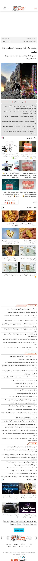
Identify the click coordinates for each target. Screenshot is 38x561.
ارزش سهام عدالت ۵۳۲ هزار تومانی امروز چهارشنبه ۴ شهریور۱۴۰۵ (20, 321)
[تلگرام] (12, 560)
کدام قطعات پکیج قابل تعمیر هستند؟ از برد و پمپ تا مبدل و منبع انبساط (18, 476)
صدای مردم (9, 544)
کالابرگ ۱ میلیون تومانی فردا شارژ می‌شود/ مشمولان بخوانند (21, 406)
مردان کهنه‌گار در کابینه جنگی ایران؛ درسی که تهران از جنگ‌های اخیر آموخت (19, 127)
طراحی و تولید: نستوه (17, 557)
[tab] (32, 305)
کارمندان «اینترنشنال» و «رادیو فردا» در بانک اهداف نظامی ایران (20, 362)
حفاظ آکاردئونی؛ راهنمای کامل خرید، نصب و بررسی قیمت (21, 473)
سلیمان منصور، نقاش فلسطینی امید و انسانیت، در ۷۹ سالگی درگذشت (18, 371)
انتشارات (21, 546)
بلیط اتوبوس (13, 524)
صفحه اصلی (33, 38)
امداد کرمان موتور (14, 521)
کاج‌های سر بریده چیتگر (29, 374)
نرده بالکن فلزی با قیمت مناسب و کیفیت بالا (24, 465)
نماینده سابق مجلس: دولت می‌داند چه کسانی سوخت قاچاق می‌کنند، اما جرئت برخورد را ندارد (19, 349)
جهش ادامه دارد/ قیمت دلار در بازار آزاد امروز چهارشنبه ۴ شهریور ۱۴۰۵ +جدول (20, 343)
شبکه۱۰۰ (30, 544)
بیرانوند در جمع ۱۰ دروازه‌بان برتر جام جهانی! (25, 418)
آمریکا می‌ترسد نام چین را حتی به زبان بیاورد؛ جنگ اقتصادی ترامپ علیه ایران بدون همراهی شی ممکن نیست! (19, 107)
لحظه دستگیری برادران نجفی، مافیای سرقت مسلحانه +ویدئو (21, 309)
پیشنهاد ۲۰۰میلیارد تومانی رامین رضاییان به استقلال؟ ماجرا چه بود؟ (19, 377)
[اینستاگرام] (17, 560)
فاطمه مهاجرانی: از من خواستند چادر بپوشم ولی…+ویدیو (21, 403)
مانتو (35, 521)
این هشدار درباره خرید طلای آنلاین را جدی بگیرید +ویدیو (22, 356)
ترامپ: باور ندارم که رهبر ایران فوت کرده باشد (24, 390)
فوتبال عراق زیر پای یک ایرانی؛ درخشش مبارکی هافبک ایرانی (21, 447)
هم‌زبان (16, 544)
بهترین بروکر (26, 524)
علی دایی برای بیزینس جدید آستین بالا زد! (25, 387)
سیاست (28, 38)
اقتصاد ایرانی (33, 524)
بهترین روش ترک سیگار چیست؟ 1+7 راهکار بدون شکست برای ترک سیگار (18, 454)
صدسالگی (23, 544)
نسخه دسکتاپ (19, 530)
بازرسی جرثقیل (30, 521)
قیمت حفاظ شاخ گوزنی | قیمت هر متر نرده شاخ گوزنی (22, 471)
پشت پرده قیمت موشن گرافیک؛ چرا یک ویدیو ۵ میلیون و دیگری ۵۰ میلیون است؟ (20, 458)
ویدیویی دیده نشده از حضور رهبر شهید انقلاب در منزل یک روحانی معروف (18, 430)
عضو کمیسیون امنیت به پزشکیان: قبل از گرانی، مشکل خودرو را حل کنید (18, 421)
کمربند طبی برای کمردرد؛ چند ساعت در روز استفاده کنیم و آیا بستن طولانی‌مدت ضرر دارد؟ (20, 451)
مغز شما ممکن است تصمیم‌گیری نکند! (26, 393)
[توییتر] (15, 560)
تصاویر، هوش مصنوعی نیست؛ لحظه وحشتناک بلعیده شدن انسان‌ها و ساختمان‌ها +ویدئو (19, 439)
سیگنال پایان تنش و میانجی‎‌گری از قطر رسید (25, 383)
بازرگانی (32, 443)
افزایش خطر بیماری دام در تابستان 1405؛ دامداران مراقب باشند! (20, 462)
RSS (9, 546)
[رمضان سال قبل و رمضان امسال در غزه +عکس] (19, 81)
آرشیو (14, 546)
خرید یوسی (6, 521)
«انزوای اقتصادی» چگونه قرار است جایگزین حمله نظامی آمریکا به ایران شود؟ (20, 133)
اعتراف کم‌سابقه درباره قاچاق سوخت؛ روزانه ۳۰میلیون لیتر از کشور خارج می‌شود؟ (19, 367)
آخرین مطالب (31, 353)
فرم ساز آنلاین (22, 521)
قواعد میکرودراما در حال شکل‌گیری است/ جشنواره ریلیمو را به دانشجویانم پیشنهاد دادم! (19, 414)
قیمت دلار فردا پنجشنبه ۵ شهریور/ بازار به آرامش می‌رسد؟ (22, 397)
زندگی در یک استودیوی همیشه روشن (26, 359)
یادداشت (28, 546)
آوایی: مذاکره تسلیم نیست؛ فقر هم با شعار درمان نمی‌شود (21, 409)
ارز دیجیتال (20, 524)
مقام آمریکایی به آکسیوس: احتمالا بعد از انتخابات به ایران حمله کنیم (19, 339)
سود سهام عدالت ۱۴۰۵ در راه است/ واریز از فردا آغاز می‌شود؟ (21, 312)
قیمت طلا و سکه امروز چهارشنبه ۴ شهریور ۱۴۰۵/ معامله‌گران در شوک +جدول (20, 330)
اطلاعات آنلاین (19, 8)
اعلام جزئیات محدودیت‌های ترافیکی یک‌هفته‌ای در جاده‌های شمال (20, 427)
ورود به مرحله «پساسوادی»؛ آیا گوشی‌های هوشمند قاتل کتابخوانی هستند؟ (19, 117)
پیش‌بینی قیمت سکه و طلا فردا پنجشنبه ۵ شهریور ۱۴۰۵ (22, 380)
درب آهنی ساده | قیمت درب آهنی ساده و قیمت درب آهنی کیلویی (20, 468)
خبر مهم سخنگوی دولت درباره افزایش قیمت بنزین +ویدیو (21, 424)
